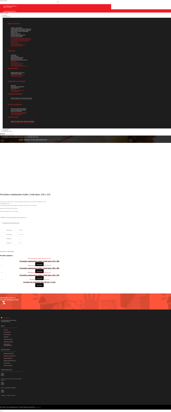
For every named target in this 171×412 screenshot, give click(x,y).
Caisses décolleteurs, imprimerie (19, 31)
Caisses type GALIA (15, 33)
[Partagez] (3, 410)
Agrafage (13, 85)
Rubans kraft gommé (16, 73)
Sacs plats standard (16, 111)
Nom (1, 301)
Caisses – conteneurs (16, 27)
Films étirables (15, 87)
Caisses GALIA (14, 32)
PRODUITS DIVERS (13, 117)
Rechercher (2, 133)
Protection (27, 139)
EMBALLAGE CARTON (14, 23)
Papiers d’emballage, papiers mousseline (21, 98)
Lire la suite (39, 264)
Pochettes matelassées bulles (19, 59)
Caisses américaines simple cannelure (21, 30)
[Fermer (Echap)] (4, 410)
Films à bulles (14, 56)
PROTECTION (11, 51)
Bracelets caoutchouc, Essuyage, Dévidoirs (22, 121)
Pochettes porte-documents (18, 108)
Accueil (21, 139)
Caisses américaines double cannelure (21, 29)
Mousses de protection (17, 57)
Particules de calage (16, 58)
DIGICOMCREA (38, 407)
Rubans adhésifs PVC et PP (17, 72)
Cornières (13, 55)
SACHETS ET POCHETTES (15, 104)
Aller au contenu (3, 0)
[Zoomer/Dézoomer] (0, 410)
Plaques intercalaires (17, 36)
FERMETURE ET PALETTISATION (16, 81)
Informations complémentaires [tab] (11, 223)
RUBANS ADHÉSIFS (13, 68)
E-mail (1, 303)
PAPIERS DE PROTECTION (15, 94)
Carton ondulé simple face (18, 35)
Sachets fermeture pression (18, 109)
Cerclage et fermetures (17, 86)
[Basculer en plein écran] (1, 410)
